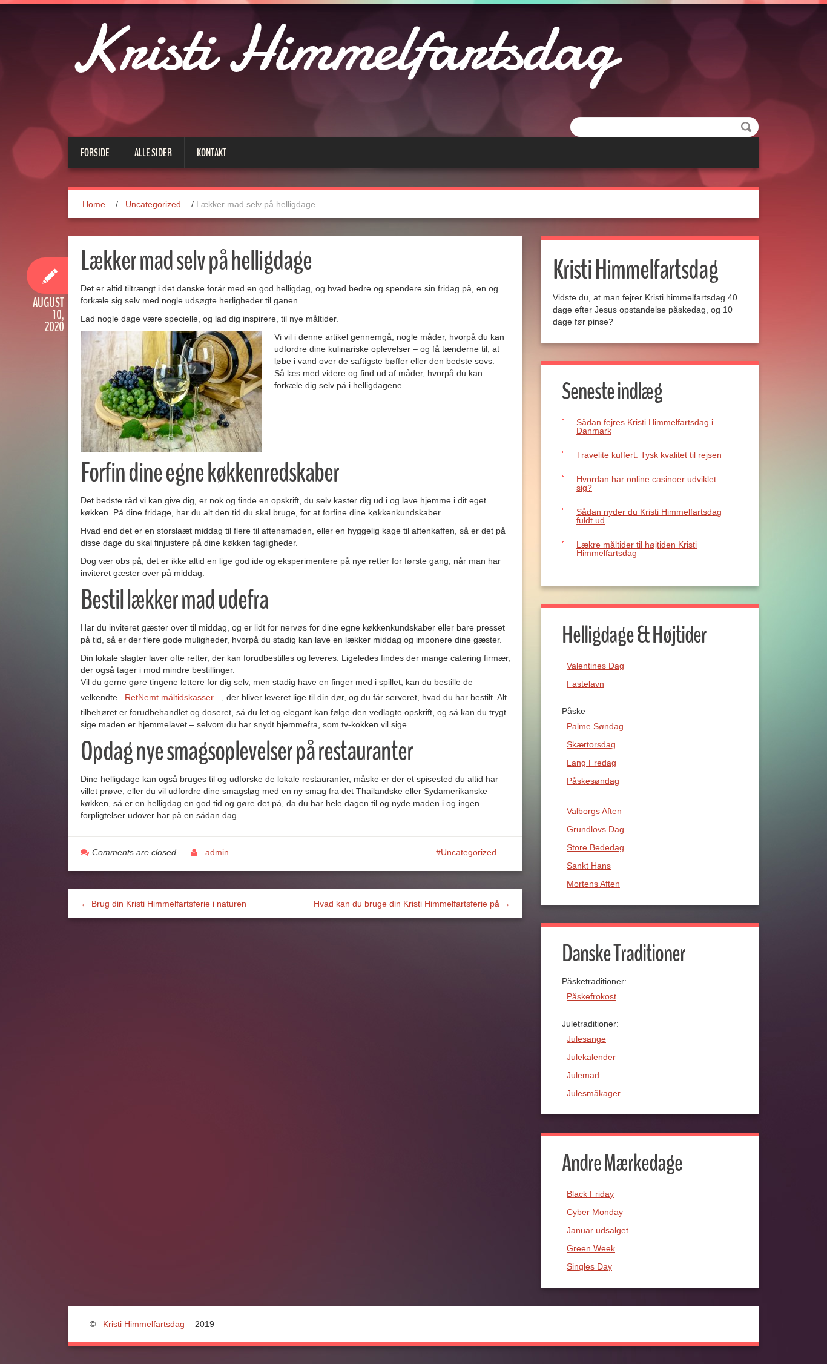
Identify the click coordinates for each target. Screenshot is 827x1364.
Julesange (586, 1039)
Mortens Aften (593, 884)
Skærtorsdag (591, 744)
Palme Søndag (595, 726)
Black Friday (590, 1194)
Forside (95, 152)
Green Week (591, 1248)
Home (93, 204)
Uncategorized (153, 204)
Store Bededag (595, 847)
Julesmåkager (594, 1093)
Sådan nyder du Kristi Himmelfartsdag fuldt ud (649, 516)
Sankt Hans (589, 865)
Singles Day (589, 1266)
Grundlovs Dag (595, 829)
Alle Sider (153, 152)
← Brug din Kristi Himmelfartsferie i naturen (163, 904)
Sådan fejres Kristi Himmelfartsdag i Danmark (644, 426)
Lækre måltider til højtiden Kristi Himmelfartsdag (636, 549)
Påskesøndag (593, 781)
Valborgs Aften (594, 811)
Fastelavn (585, 684)
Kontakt (211, 152)
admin (217, 852)
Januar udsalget (597, 1230)
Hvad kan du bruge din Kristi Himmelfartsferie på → (412, 904)
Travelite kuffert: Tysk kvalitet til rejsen (649, 455)
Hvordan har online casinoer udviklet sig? (646, 483)
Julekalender (591, 1057)
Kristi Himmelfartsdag (341, 48)
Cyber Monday (595, 1212)
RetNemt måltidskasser (169, 697)
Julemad (583, 1075)
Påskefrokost (591, 996)
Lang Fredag (591, 762)
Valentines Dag (595, 665)
